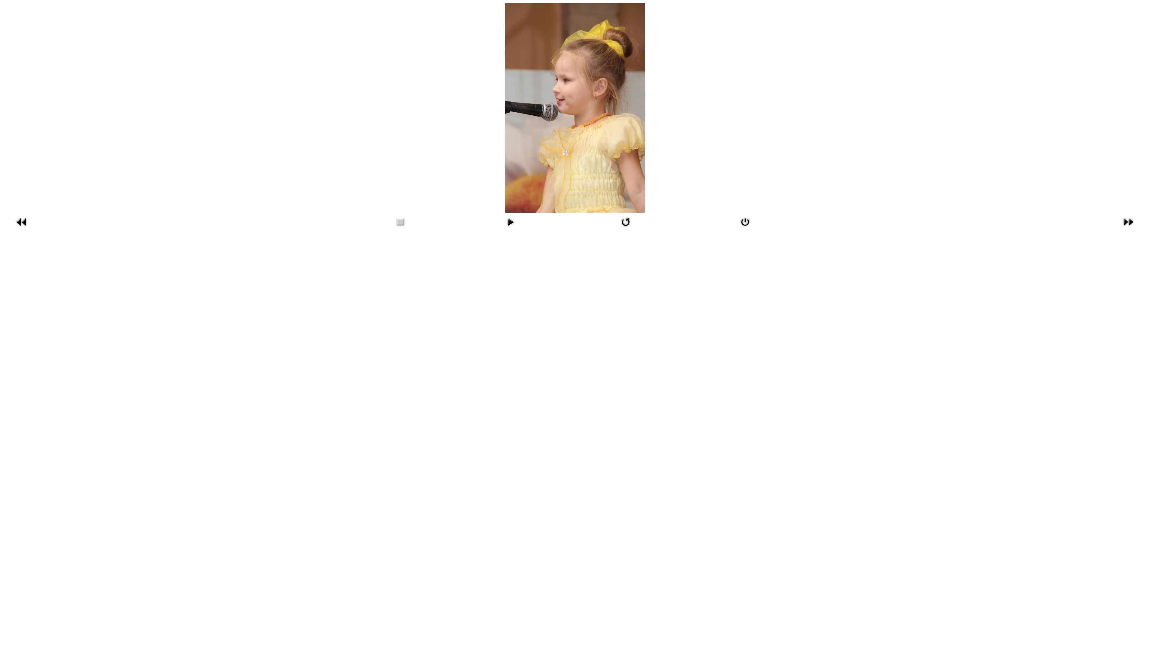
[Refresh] (625, 227)
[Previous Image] (21, 227)
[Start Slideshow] (510, 227)
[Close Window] (745, 227)
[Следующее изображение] (1128, 227)
